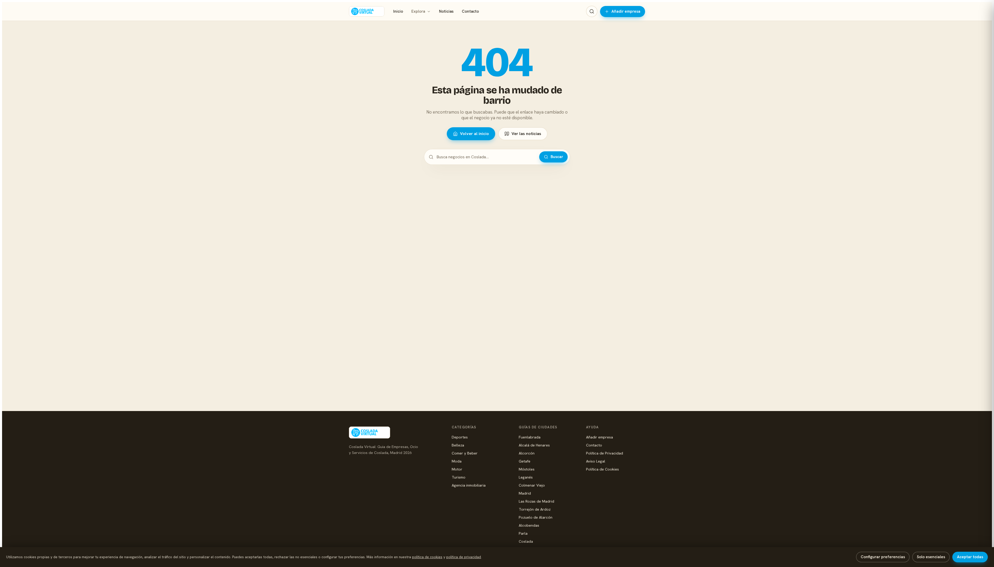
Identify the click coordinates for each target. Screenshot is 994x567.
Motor (457, 469)
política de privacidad (463, 557)
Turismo (458, 477)
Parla (523, 533)
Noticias (446, 11)
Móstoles (527, 469)
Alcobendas (529, 525)
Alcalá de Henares (534, 445)
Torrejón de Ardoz (535, 509)
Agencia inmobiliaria (469, 485)
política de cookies (427, 557)
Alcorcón (527, 453)
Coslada (526, 541)
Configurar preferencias (883, 556)
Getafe (524, 461)
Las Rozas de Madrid (536, 501)
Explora (418, 11)
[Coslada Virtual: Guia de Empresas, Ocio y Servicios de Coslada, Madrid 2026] (366, 11)
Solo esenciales (931, 556)
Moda (457, 461)
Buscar (557, 156)
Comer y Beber (465, 453)
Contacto (470, 11)
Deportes (460, 437)
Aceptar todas (970, 556)
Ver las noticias (526, 133)
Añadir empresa (625, 11)
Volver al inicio (474, 133)
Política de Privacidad (604, 453)
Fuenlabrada (529, 437)
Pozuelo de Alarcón (535, 517)
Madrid (525, 493)
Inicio (398, 11)
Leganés (526, 477)
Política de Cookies (602, 469)
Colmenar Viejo (532, 485)
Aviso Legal (595, 461)
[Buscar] (591, 11)
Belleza (458, 445)
